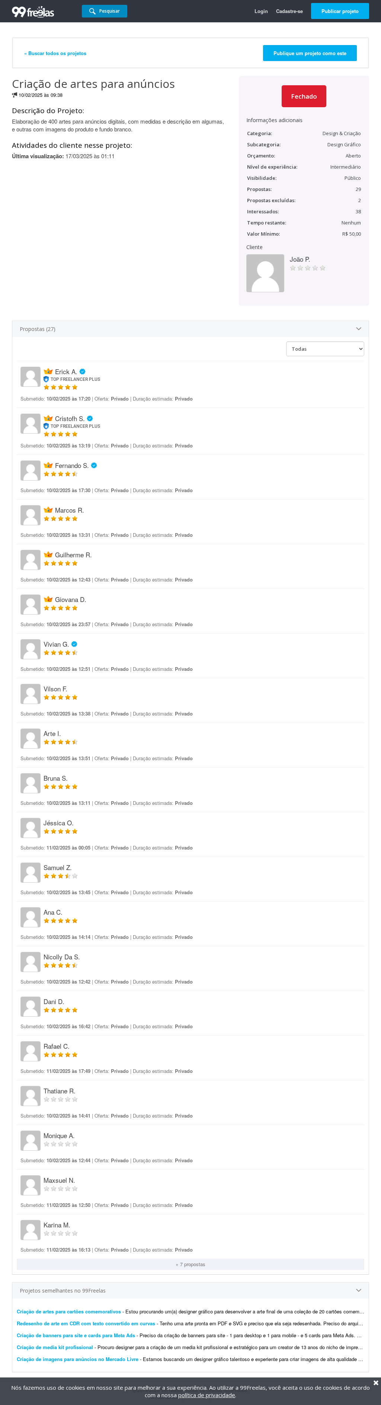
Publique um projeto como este (309, 53)
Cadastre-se (289, 11)
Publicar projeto (340, 11)
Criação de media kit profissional (55, 1347)
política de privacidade (206, 1395)
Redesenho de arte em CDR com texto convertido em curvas (86, 1323)
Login (261, 11)
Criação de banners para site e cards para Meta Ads (76, 1335)
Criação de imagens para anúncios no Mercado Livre (77, 1359)
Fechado (304, 96)
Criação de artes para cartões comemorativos (69, 1311)
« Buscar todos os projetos (55, 53)
